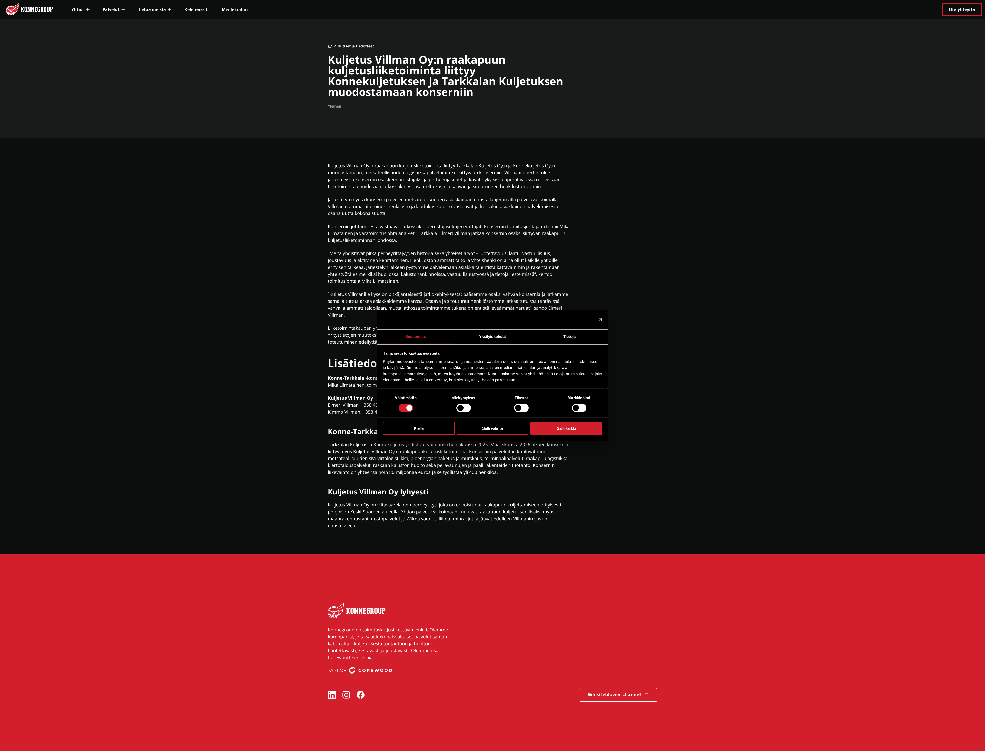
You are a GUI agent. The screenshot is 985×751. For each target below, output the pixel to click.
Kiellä (419, 428)
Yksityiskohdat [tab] (492, 336)
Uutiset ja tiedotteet (356, 46)
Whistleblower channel (614, 694)
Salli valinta (492, 428)
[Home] (330, 46)
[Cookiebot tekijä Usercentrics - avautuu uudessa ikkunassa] (579, 320)
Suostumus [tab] (415, 336)
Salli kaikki (566, 428)
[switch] (463, 408)
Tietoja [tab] (569, 336)
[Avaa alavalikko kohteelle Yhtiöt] (80, 9)
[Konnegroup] (357, 611)
